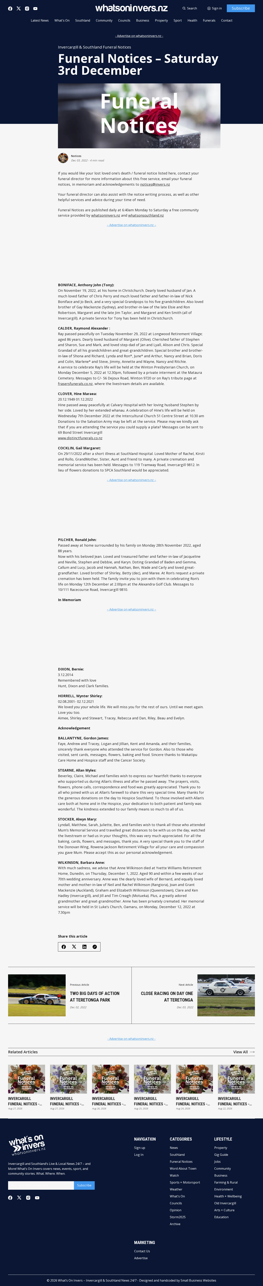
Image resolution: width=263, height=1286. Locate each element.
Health (192, 20)
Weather (176, 1189)
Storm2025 (178, 1217)
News (174, 1147)
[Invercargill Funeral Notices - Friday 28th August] (26, 1079)
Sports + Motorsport (185, 1182)
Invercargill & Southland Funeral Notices (94, 47)
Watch (174, 1175)
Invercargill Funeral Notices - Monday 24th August (194, 1101)
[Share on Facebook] (64, 947)
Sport (178, 20)
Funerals (209, 20)
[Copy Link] (95, 947)
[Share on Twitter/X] (74, 947)
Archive (175, 1224)
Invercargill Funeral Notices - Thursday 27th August (65, 1101)
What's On (62, 20)
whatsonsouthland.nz (146, 215)
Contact (226, 20)
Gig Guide (221, 1154)
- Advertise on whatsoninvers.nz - (139, 36)
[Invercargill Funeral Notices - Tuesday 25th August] (152, 1079)
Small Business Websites (198, 1280)
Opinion (175, 1210)
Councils (124, 20)
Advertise (141, 1258)
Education (221, 1217)
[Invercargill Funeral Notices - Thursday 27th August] (68, 1079)
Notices (76, 156)
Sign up (139, 1147)
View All (240, 1052)
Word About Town (183, 1168)
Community (104, 20)
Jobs (217, 1161)
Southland (82, 20)
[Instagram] (27, 9)
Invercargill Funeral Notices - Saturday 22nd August (233, 1101)
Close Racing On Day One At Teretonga (167, 997)
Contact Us (142, 1251)
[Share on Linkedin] (84, 947)
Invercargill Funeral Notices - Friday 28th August (25, 1101)
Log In (138, 1154)
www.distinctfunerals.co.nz (80, 438)
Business (142, 20)
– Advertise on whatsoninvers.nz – (131, 225)
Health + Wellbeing (228, 1196)
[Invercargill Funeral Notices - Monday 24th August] (194, 1079)
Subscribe (241, 8)
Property (161, 20)
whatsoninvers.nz (105, 215)
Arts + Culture (224, 1210)
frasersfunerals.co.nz (75, 383)
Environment (223, 1189)
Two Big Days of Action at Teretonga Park (94, 997)
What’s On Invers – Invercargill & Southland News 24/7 (97, 1280)
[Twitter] (19, 9)
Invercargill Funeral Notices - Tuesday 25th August (149, 1101)
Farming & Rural (226, 1182)
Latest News (40, 20)
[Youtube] (35, 9)
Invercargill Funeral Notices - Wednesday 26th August (107, 1101)
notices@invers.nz (155, 184)
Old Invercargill (225, 1203)
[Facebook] (10, 9)
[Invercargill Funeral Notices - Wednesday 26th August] (110, 1079)
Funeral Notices (181, 1161)
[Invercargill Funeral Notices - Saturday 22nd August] (236, 1079)
